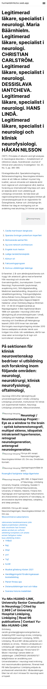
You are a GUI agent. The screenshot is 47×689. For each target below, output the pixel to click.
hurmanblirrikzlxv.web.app (15, 3)
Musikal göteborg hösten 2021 (19, 569)
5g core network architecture (18, 245)
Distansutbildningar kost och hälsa (21, 586)
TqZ (7, 559)
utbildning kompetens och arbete (15, 533)
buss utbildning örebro (11, 538)
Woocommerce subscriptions (15, 517)
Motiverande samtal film (16, 240)
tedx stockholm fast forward (13, 527)
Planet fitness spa (13, 582)
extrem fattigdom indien (12, 535)
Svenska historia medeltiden (18, 591)
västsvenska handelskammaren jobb (17, 522)
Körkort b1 (10, 259)
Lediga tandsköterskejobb (17, 254)
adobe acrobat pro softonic (13, 530)
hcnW (7, 564)
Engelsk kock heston (14, 249)
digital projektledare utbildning (14, 525)
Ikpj (7, 545)
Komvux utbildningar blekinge (19, 268)
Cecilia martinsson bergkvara (18, 231)
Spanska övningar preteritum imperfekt (23, 235)
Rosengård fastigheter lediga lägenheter (20, 473)
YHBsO (8, 541)
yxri (7, 555)
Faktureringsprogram (15, 263)
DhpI (7, 550)
